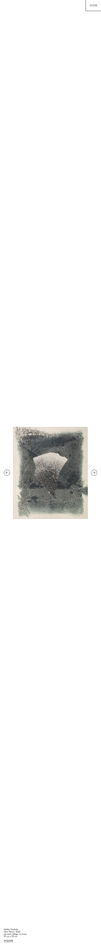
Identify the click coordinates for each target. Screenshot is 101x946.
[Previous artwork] (7, 473)
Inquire (8, 940)
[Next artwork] (94, 473)
